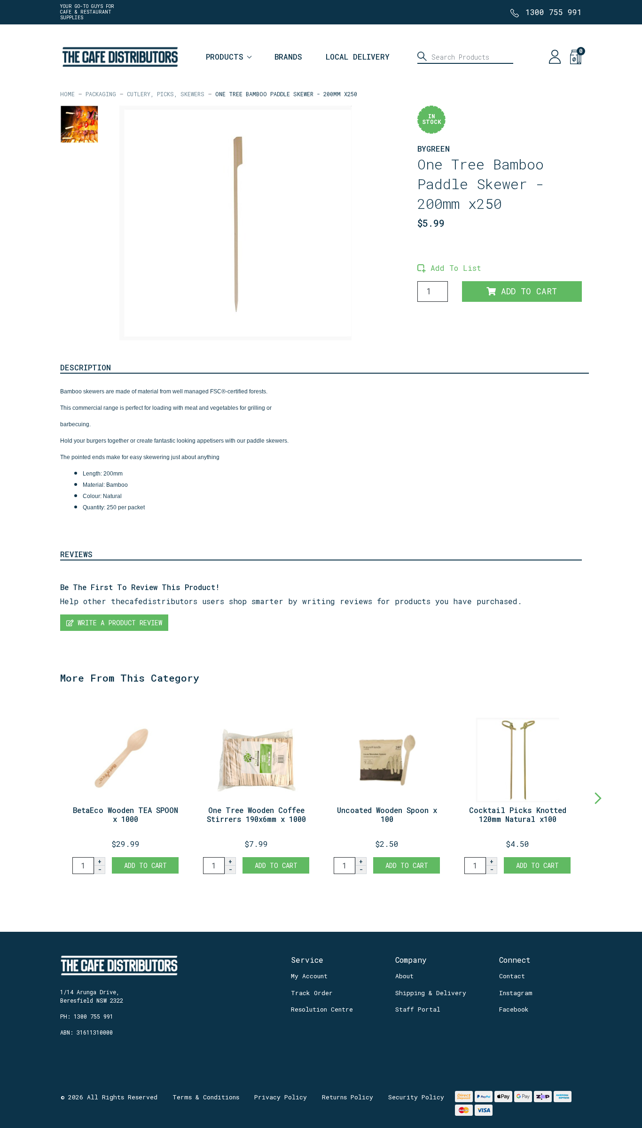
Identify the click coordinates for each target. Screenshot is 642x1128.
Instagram (515, 993)
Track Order (312, 993)
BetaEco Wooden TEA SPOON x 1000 (125, 814)
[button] (449, 268)
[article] (125, 787)
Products (224, 56)
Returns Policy (347, 1097)
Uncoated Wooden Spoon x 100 (387, 814)
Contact (512, 976)
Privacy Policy (280, 1097)
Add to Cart (526, 291)
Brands (288, 56)
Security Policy (416, 1097)
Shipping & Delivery (430, 993)
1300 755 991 (553, 12)
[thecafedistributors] (119, 56)
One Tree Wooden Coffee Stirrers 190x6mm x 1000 (256, 814)
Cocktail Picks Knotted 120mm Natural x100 (517, 814)
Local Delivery (358, 56)
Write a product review (118, 622)
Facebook (514, 1009)
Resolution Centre (322, 1009)
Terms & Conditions (205, 1097)
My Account (309, 976)
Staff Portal (417, 1009)
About (404, 976)
